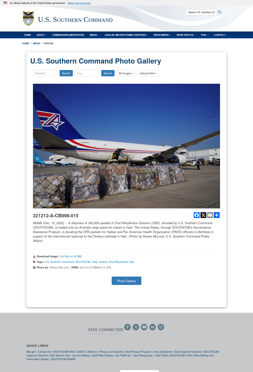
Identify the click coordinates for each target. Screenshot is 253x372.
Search (66, 73)
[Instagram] (161, 327)
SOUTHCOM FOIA (181, 355)
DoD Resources (143, 355)
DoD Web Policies (102, 355)
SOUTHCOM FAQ (63, 351)
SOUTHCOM (83, 262)
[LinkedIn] (152, 327)
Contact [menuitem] (219, 34)
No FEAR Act (124, 355)
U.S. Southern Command (59, 262)
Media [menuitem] (93, 34)
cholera (103, 262)
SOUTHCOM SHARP (63, 359)
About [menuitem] (40, 34)
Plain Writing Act (203, 355)
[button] (81, 3)
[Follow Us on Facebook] (127, 327)
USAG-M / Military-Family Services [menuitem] (125, 34)
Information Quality (37, 359)
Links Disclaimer (162, 351)
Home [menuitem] (27, 34)
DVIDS (80, 351)
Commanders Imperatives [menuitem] (68, 34)
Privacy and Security (111, 351)
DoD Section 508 (60, 355)
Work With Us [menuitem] (185, 34)
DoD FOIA (161, 355)
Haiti (94, 262)
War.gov (31, 351)
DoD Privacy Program (138, 351)
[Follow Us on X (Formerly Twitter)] (136, 327)
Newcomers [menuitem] (161, 34)
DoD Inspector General (188, 351)
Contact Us (44, 351)
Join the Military (81, 355)
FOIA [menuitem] (203, 34)
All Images (125, 73)
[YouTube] (144, 327)
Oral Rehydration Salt (121, 262)
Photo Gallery (126, 281)
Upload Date (147, 73)
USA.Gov (91, 351)
